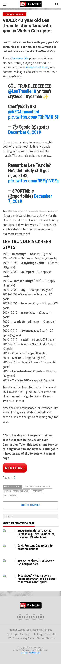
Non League (10, 495)
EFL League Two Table (44, 634)
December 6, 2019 (24, 132)
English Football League (37, 486)
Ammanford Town (37, 67)
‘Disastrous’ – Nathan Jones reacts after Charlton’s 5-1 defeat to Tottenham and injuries (37, 579)
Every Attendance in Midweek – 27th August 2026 (36, 562)
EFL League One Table (18, 634)
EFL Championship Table (21, 638)
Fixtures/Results (46, 638)
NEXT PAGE (14, 468)
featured (37, 491)
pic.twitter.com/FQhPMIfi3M (34, 117)
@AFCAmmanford (23, 111)
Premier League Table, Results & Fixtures (30, 630)
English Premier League (16, 491)
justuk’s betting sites (30, 652)
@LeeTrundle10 (22, 91)
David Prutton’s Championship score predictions (35, 547)
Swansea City (20, 58)
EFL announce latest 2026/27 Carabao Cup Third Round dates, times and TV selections (36, 534)
